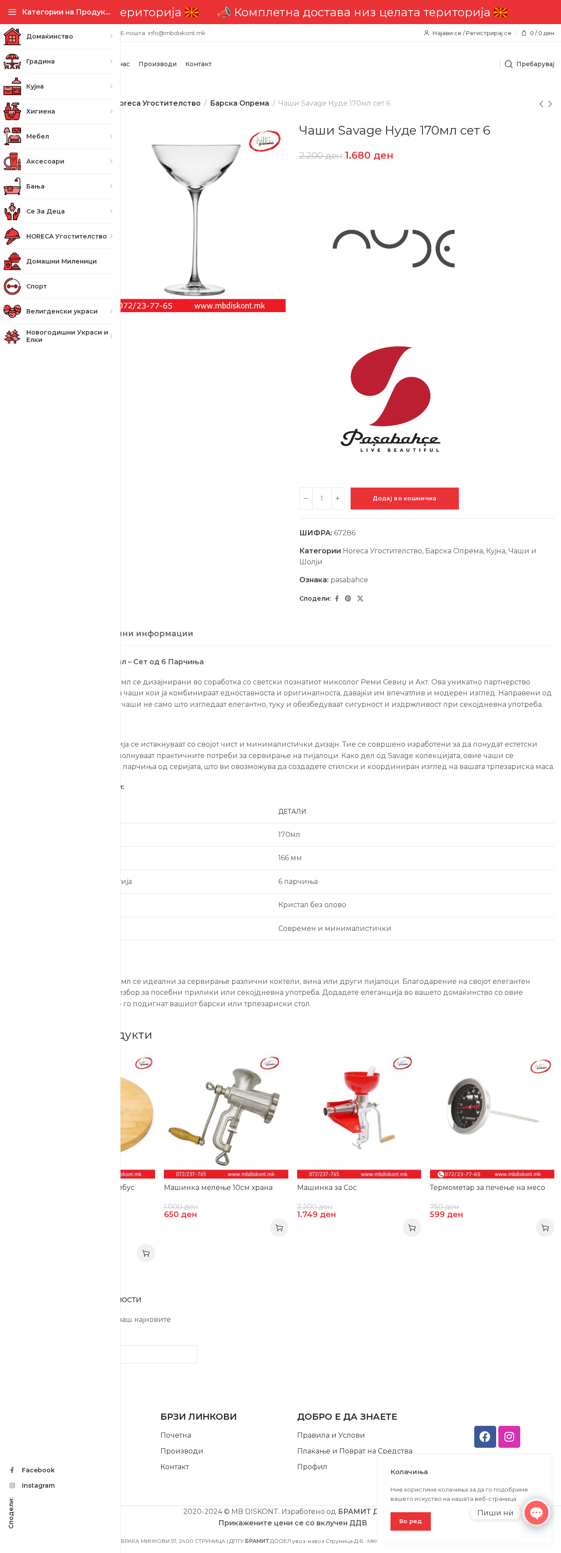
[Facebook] (485, 1437)
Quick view (139, 1069)
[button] (279, 1227)
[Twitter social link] (360, 598)
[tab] (130, 634)
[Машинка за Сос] (359, 1116)
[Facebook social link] (337, 598)
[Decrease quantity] (305, 498)
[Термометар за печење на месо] (492, 1116)
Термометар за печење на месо (487, 1187)
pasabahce (349, 580)
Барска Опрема (239, 103)
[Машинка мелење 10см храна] (226, 1116)
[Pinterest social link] (348, 598)
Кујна (495, 551)
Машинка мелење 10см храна (218, 1187)
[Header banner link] (292, 12)
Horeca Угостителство (157, 103)
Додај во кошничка (405, 498)
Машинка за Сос (327, 1187)
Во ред (410, 1521)
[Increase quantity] (337, 498)
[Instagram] (509, 1437)
